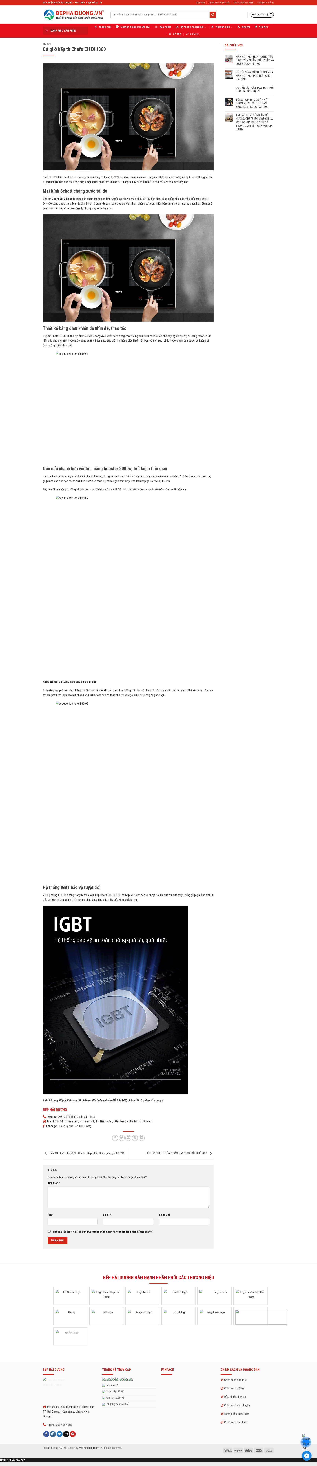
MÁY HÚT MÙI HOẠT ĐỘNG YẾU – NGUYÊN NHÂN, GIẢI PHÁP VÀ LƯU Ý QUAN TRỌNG (255, 60)
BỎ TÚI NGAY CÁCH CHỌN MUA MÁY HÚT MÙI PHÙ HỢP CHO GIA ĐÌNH (254, 75)
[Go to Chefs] (219, 1297)
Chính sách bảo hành (243, 2)
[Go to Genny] (70, 1317)
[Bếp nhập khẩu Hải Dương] (74, 14)
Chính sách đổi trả (265, 2)
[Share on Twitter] (122, 1138)
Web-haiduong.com (89, 1448)
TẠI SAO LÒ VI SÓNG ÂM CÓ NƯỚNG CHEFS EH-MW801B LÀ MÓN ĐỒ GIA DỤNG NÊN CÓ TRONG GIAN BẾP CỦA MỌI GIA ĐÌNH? (254, 122)
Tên (51, 1214)
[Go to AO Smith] (70, 1297)
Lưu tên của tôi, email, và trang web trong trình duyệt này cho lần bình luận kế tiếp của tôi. (103, 1231)
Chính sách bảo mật (235, 1380)
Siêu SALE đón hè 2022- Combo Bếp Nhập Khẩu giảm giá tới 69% (87, 1153)
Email (107, 1214)
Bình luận (54, 1183)
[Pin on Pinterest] (135, 1138)
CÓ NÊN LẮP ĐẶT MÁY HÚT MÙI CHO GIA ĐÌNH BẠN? (255, 89)
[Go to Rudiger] (261, 1317)
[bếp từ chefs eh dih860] (115, 1000)
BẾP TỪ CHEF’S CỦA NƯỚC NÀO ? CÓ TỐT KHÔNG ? (177, 1153)
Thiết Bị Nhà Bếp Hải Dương (75, 1126)
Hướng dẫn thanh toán (236, 1414)
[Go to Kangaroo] (142, 1317)
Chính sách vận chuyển (219, 2)
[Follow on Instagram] (53, 1434)
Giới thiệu (200, 2)
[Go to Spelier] (70, 1337)
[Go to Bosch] (142, 1297)
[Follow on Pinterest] (73, 1434)
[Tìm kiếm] (213, 15)
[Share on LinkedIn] (142, 1138)
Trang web (164, 1214)
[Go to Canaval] (178, 1297)
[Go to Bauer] (106, 1297)
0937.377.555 (66, 1116)
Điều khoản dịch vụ (235, 1397)
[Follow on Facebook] (46, 1434)
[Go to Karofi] (178, 1317)
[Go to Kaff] (106, 1317)
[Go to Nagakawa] (214, 1317)
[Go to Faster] (250, 1297)
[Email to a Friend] (128, 1138)
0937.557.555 (64, 1425)
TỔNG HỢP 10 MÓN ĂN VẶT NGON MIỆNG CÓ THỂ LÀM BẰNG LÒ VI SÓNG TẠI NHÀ (252, 103)
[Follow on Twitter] (60, 1434)
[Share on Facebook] (115, 1138)
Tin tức (47, 44)
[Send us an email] (66, 1434)
